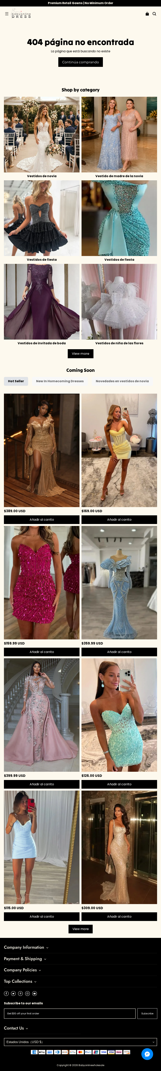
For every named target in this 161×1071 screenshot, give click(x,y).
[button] (6, 14)
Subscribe (147, 1013)
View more (80, 353)
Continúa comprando (80, 62)
